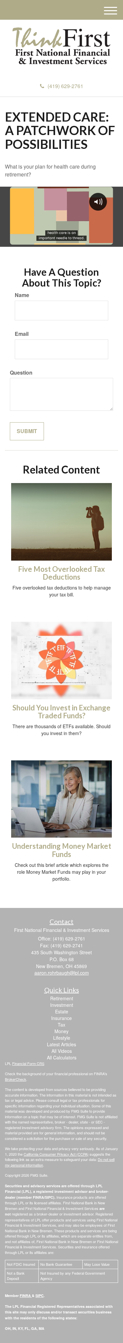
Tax (61, 1024)
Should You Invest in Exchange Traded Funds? (61, 711)
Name (22, 295)
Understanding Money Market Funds (61, 850)
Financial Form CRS (28, 1063)
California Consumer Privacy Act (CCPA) (56, 1154)
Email (22, 333)
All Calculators (61, 1057)
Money (61, 1031)
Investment (61, 1005)
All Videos (61, 1051)
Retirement (61, 998)
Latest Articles (61, 1044)
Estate (61, 1011)
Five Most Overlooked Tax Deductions (61, 573)
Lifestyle (61, 1037)
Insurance (61, 1018)
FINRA (26, 1295)
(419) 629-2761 (65, 86)
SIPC (39, 1295)
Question (21, 372)
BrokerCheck (15, 1079)
